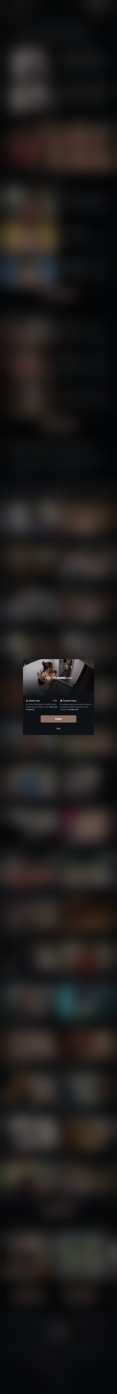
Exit (58, 728)
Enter (58, 718)
